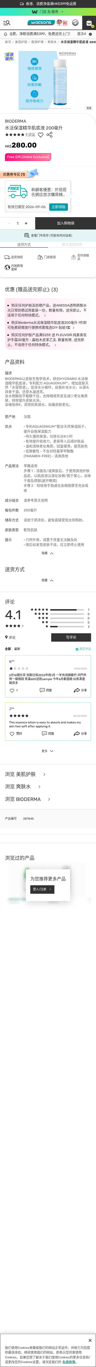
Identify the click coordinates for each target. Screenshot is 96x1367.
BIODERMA (15, 121)
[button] (89, 23)
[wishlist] (40, 134)
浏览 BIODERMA (23, 799)
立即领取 (58, 207)
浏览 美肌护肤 (21, 774)
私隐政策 (69, 1362)
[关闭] (90, 1340)
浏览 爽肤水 (18, 786)
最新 (17, 649)
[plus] (26, 223)
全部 (8, 649)
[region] (48, 1350)
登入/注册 (39, 889)
